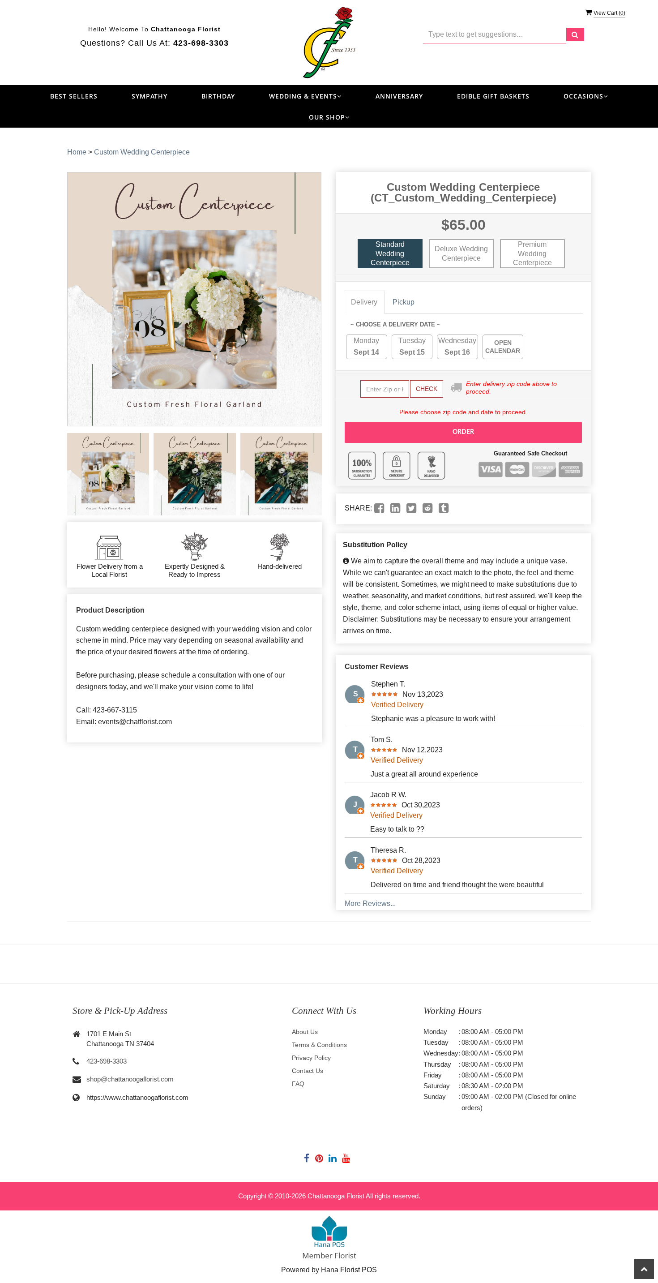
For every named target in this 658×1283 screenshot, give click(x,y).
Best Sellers (74, 96)
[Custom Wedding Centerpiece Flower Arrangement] (108, 474)
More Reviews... (370, 903)
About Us (305, 1031)
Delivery (364, 302)
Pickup (403, 302)
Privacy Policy (311, 1057)
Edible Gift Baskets (493, 96)
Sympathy (149, 96)
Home (76, 152)
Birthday (218, 96)
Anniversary (399, 96)
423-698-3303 (106, 1061)
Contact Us (307, 1070)
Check (426, 388)
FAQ (298, 1083)
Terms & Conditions (319, 1044)
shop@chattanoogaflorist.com (130, 1079)
